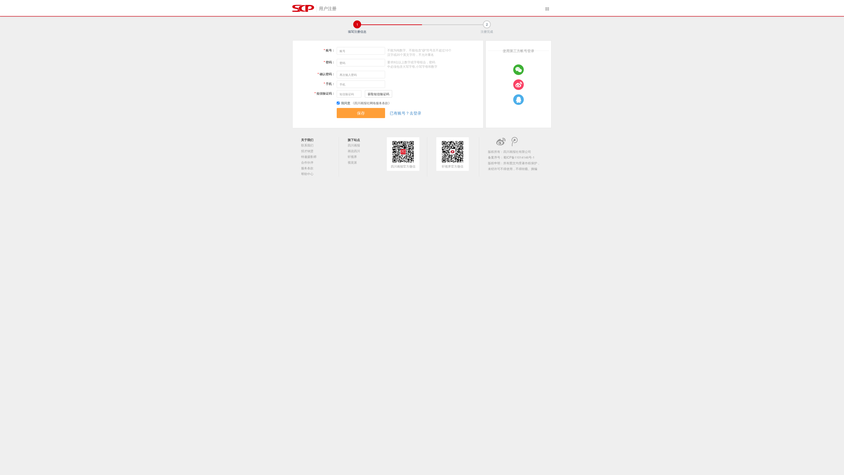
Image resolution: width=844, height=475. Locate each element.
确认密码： (326, 74)
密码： (329, 62)
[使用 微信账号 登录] (518, 69)
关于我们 (307, 139)
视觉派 (352, 162)
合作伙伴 (307, 162)
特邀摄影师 (308, 156)
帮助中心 (307, 174)
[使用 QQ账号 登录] (518, 99)
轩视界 (352, 156)
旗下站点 (354, 139)
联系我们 (307, 145)
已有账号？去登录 (405, 113)
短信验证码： (325, 93)
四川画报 (354, 145)
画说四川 (354, 151)
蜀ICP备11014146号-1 (519, 157)
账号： (329, 50)
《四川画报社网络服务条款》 (371, 103)
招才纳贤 (307, 151)
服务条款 (307, 168)
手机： (329, 83)
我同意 (346, 103)
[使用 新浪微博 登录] (518, 84)
